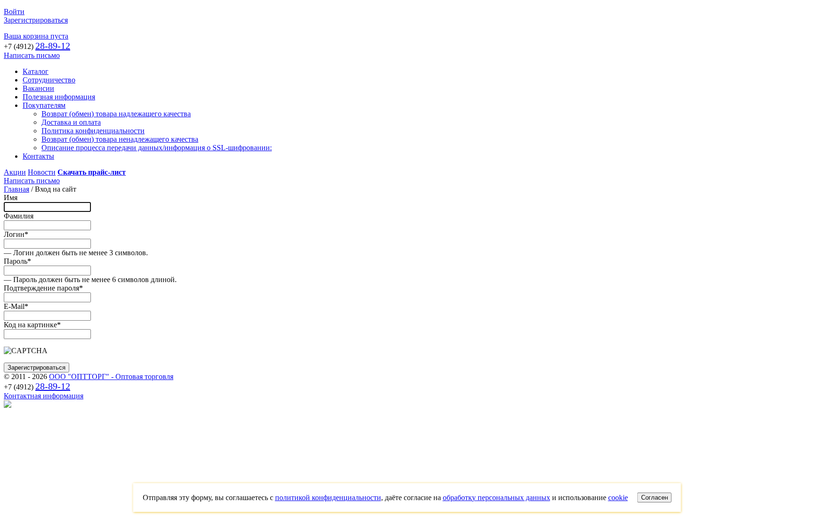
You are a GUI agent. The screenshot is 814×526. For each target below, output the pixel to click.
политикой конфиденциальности (328, 498)
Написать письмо (32, 55)
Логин (16, 234)
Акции (15, 172)
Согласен (654, 497)
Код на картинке (32, 325)
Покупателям (44, 105)
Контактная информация (43, 396)
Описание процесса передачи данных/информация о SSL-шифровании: (156, 148)
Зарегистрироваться (36, 20)
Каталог (36, 71)
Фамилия (18, 216)
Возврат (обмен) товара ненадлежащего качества (119, 139)
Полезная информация (59, 97)
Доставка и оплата (71, 122)
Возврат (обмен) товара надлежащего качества (116, 114)
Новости (42, 172)
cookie (618, 498)
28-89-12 (52, 45)
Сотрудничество (49, 80)
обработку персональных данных (496, 498)
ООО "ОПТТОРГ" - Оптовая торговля (111, 376)
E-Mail (16, 306)
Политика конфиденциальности (93, 131)
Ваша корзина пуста (36, 36)
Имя (10, 198)
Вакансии (38, 88)
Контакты (38, 156)
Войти (14, 12)
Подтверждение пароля (43, 288)
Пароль (17, 261)
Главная (16, 189)
